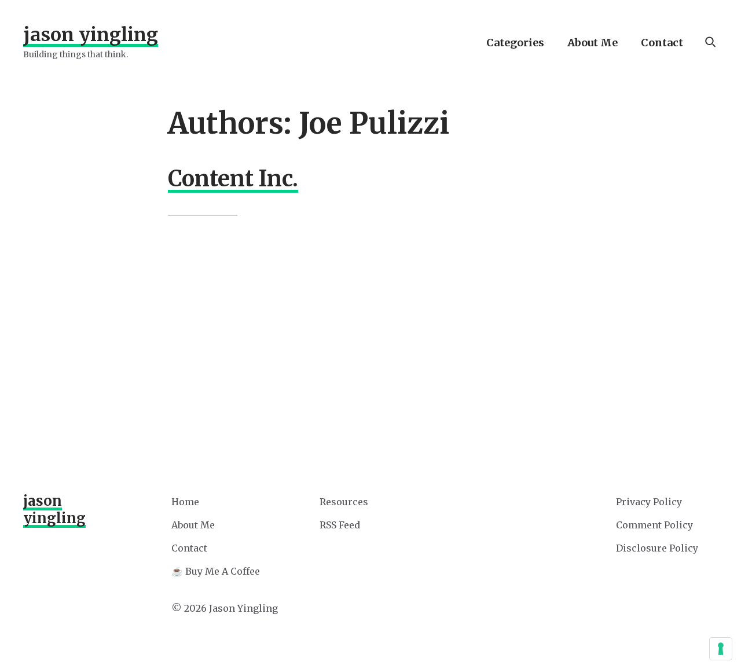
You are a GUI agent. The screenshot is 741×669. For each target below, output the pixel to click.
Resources (344, 502)
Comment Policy (654, 525)
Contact (662, 42)
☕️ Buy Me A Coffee (215, 571)
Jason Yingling (90, 34)
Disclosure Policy (657, 548)
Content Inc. (233, 178)
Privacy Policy (649, 502)
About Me (592, 42)
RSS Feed (340, 525)
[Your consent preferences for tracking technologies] (721, 649)
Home (185, 502)
